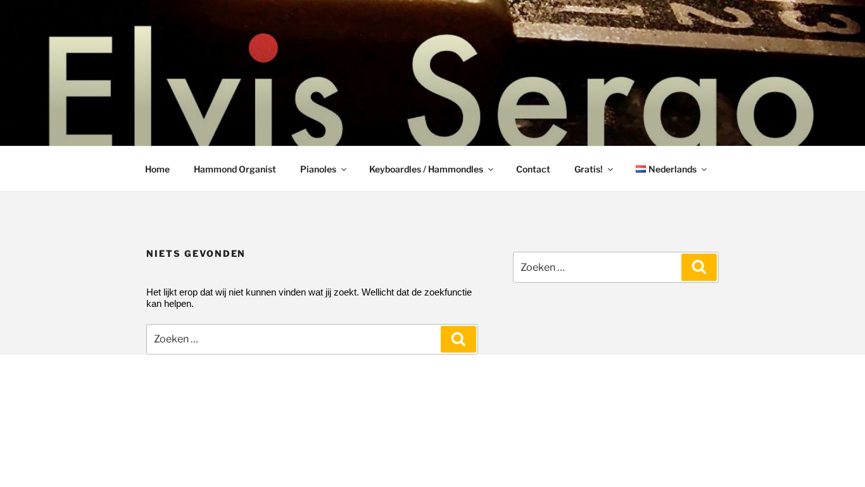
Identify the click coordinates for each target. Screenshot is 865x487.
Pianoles (318, 169)
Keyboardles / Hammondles (426, 169)
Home (157, 169)
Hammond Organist (235, 169)
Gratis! (588, 169)
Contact (533, 169)
